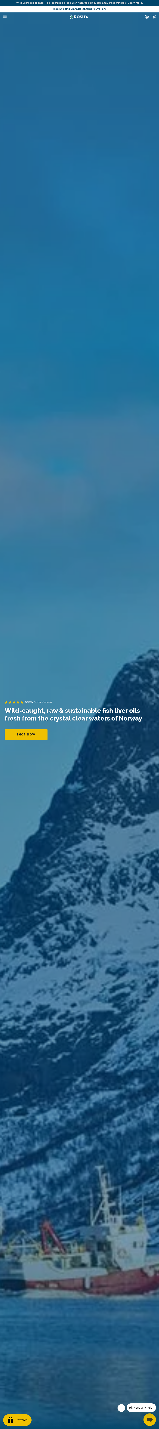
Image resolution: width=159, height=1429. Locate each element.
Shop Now (26, 734)
